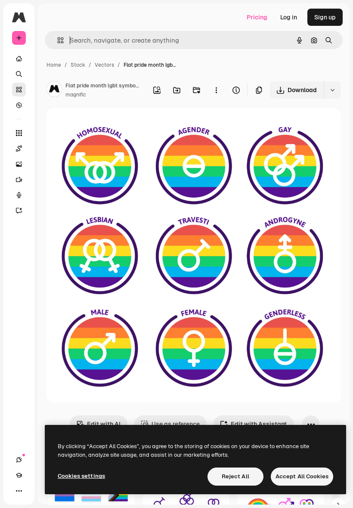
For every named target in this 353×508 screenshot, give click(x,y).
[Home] (19, 58)
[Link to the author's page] (54, 90)
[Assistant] (19, 210)
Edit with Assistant (259, 424)
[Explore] (19, 105)
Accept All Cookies (302, 476)
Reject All (235, 476)
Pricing (257, 17)
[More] (19, 491)
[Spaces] (19, 148)
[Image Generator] (19, 164)
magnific (75, 94)
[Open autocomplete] (57, 40)
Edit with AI (104, 424)
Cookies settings (81, 476)
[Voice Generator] (19, 195)
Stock (78, 65)
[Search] (19, 74)
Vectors (104, 65)
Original (102, 125)
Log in (288, 17)
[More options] (216, 90)
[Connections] (19, 460)
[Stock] (19, 89)
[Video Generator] (19, 179)
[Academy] (19, 475)
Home (53, 65)
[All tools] (19, 133)
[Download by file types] (332, 90)
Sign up (325, 17)
